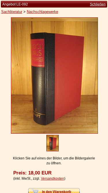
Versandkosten (52, 179)
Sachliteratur (11, 12)
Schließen (98, 4)
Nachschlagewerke (42, 12)
